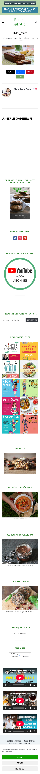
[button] (3, 22)
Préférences (20, 769)
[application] (20, 677)
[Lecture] (6, 685)
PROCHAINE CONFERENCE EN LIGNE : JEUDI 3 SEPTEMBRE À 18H (20, 10)
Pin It (30, 72)
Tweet (11, 72)
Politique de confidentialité (20, 744)
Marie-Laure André (14, 38)
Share (21, 72)
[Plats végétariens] (20, 587)
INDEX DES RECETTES (13, 741)
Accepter (20, 757)
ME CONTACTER (29, 741)
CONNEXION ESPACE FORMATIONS (20, 3)
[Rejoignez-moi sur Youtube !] (20, 259)
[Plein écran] (34, 685)
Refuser (20, 763)
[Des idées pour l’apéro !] (20, 493)
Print (21, 77)
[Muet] (30, 685)
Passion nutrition (20, 22)
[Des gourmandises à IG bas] (20, 540)
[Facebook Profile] (33, 89)
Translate (26, 657)
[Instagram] (36, 89)
